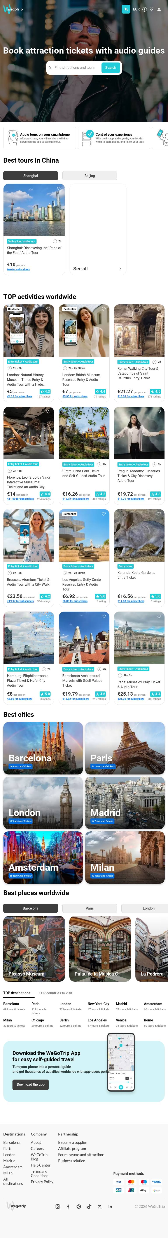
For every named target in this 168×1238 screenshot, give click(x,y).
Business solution (71, 1160)
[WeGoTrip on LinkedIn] (110, 1206)
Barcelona (11, 1142)
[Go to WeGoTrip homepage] (15, 9)
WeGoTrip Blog (39, 1156)
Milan (7, 1173)
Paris (7, 1148)
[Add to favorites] (59, 188)
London (9, 1154)
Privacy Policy (42, 1181)
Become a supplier (72, 1142)
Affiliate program (72, 1148)
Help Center (41, 1165)
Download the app (30, 1084)
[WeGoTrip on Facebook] (68, 1206)
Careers (37, 1148)
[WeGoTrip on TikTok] (89, 1206)
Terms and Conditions (39, 1173)
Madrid (9, 1160)
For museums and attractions (81, 1154)
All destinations (13, 1181)
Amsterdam (13, 1167)
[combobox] (76, 68)
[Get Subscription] (126, 9)
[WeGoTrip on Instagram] (57, 1206)
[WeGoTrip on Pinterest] (78, 1206)
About (36, 1142)
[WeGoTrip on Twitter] (99, 1206)
